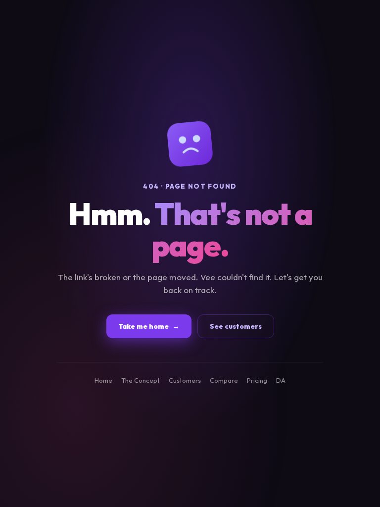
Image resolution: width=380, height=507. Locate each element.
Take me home (149, 326)
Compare (224, 380)
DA (280, 380)
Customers (185, 380)
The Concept (140, 380)
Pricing (257, 380)
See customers (236, 326)
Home (103, 380)
